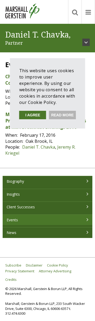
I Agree (32, 115)
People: (13, 147)
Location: (14, 141)
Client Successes (21, 206)
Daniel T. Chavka (38, 147)
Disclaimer (34, 265)
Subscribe (13, 265)
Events (12, 219)
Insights (13, 194)
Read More (62, 115)
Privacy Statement (19, 271)
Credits (11, 279)
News (11, 232)
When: (12, 135)
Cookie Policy (57, 265)
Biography (15, 181)
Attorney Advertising (55, 271)
